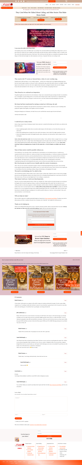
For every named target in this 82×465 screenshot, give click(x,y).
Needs (73, 4)
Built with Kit (49, 438)
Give (50, 4)
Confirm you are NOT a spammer (21, 421)
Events (57, 4)
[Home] (23, 9)
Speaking (61, 4)
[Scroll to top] (80, 461)
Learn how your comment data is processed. (38, 424)
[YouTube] (21, 1)
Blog (29, 7)
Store (65, 4)
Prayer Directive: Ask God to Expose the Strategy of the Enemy (27, 251)
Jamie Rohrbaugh (21, 337)
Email (43, 414)
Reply (65, 300)
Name (16, 414)
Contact (69, 4)
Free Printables (41, 7)
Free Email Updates (56, 7)
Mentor (53, 4)
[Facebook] (16, 1)
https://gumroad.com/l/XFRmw (51, 198)
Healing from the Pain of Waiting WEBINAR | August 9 (37, 1)
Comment (17, 397)
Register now (51, 1)
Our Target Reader (48, 7)
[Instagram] (23, 1)
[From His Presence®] (7, 5)
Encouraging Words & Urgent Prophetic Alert (58, 251)
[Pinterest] (18, 1)
